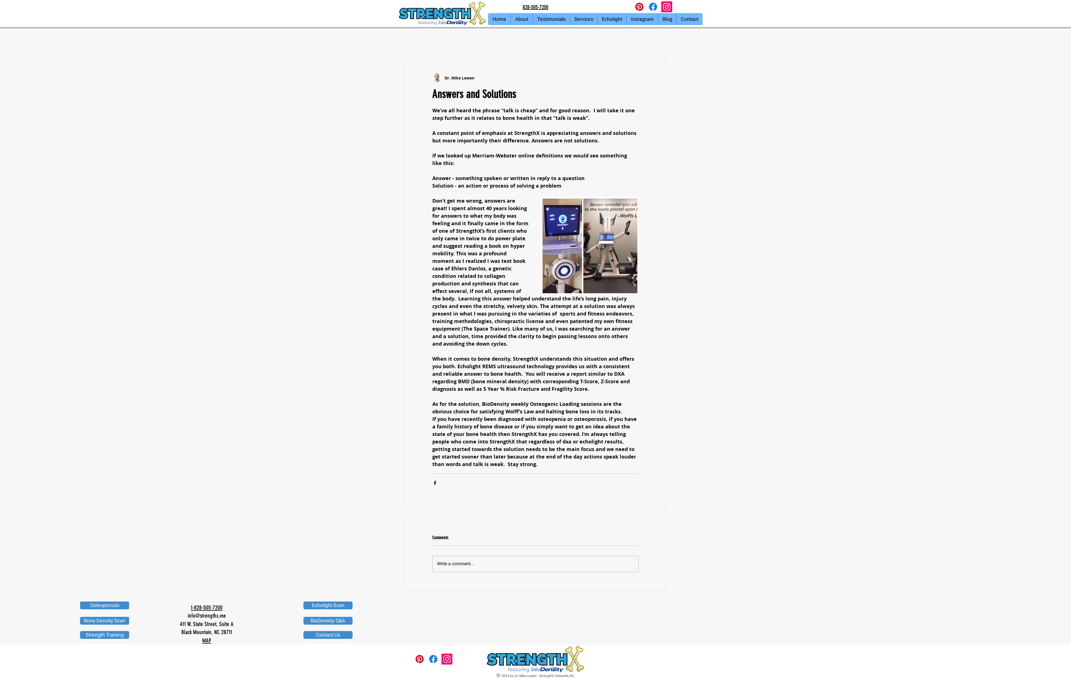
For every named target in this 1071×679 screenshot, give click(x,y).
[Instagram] (666, 6)
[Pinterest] (639, 6)
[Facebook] (653, 6)
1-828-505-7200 (207, 607)
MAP (206, 640)
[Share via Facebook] (435, 483)
